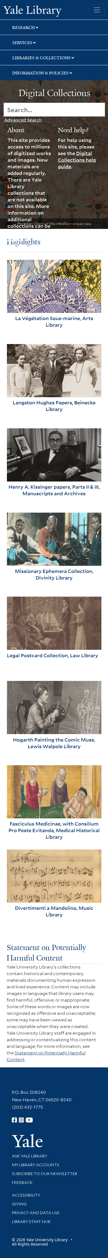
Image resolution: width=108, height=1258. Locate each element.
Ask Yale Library (29, 1156)
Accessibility (26, 1195)
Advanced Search (23, 120)
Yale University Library (32, 10)
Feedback (22, 1182)
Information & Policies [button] (40, 73)
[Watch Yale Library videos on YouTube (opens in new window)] (29, 1120)
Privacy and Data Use (36, 1213)
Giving (19, 1204)
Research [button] (23, 27)
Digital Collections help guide (77, 160)
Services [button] (22, 42)
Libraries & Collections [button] (41, 58)
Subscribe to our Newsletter (44, 1174)
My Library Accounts (35, 1165)
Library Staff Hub (31, 1221)
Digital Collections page (27, 242)
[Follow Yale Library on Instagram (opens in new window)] (21, 1120)
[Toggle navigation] (97, 9)
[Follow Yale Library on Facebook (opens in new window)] (14, 1120)
